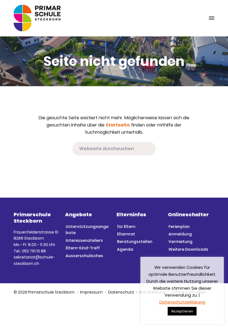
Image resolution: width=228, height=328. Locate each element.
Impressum (91, 292)
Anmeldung (180, 234)
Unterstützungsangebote (87, 230)
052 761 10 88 (34, 251)
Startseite (118, 125)
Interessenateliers (84, 240)
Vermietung (180, 241)
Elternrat (126, 234)
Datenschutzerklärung (182, 302)
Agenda (125, 249)
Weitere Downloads (188, 249)
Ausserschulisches (84, 256)
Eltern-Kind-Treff (83, 248)
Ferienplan (179, 226)
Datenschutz (121, 292)
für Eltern (126, 226)
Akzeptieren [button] (182, 311)
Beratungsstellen (134, 241)
